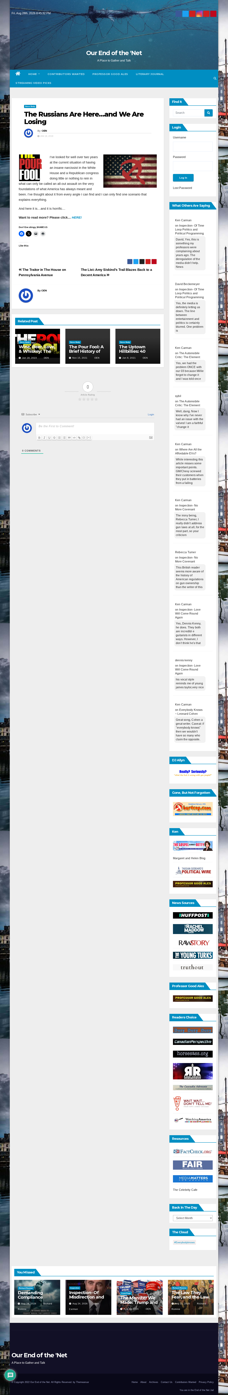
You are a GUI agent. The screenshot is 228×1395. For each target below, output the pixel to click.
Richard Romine (26, 1288)
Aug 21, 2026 (182, 1303)
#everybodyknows (184, 1242)
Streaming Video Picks (33, 83)
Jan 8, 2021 (129, 358)
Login (150, 414)
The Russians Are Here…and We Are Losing (84, 118)
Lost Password (182, 187)
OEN (44, 130)
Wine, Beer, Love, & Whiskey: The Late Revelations (37, 351)
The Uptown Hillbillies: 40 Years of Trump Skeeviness (135, 353)
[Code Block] (74, 438)
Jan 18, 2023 (29, 358)
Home (33, 74)
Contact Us (166, 1382)
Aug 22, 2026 (131, 1309)
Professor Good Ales (110, 74)
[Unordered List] (64, 438)
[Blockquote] (69, 438)
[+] (89, 437)
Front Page (126, 1293)
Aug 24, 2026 (80, 1303)
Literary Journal (150, 74)
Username (179, 137)
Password (179, 157)
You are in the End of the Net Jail (197, 1390)
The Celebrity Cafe (185, 1189)
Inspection (74, 1288)
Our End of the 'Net (114, 53)
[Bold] (39, 438)
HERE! (77, 217)
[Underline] (49, 438)
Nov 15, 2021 (79, 358)
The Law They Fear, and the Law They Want (190, 1297)
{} (84, 437)
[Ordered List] (59, 438)
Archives (153, 1382)
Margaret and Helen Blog (189, 858)
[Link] (79, 438)
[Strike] (54, 438)
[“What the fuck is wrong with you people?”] (193, 773)
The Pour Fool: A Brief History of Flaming (86, 351)
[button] (215, 78)
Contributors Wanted (66, 74)
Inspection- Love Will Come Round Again (188, 613)
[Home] (18, 74)
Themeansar (82, 1382)
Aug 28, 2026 (28, 1303)
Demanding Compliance (30, 1295)
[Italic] (44, 438)
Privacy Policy (206, 1382)
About (143, 1382)
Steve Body (30, 106)
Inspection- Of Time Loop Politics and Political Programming (189, 229)
